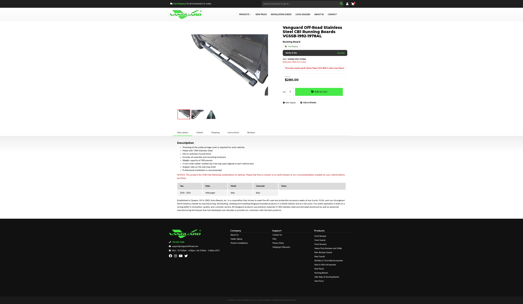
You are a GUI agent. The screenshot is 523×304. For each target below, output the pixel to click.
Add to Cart (321, 92)
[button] (302, 4)
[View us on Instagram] (176, 256)
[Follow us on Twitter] (186, 256)
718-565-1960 (178, 242)
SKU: (285, 59)
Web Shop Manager (288, 300)
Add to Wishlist (309, 103)
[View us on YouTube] (181, 256)
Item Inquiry (290, 103)
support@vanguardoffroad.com (185, 246)
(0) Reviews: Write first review (294, 62)
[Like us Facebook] (171, 256)
